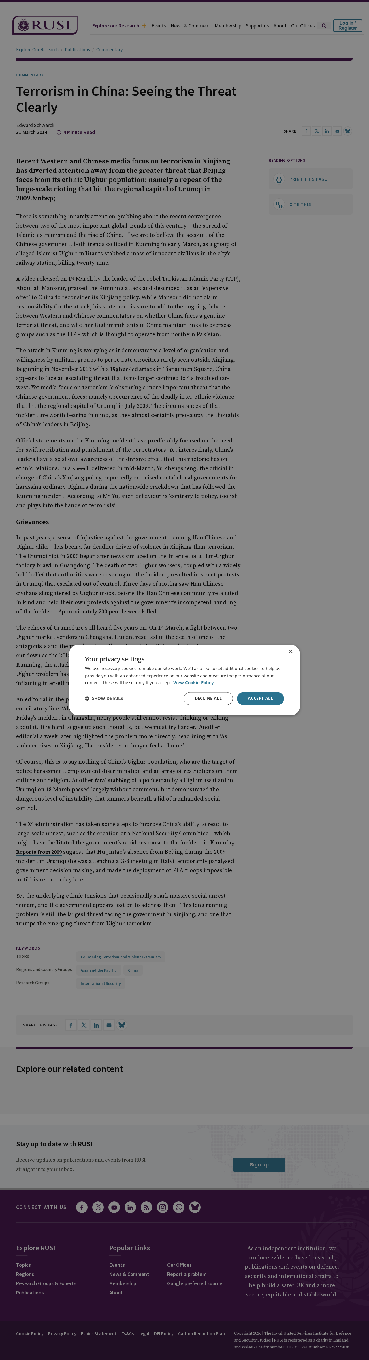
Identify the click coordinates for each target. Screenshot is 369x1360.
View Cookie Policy (193, 683)
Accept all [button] (260, 698)
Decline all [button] (208, 698)
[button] (104, 698)
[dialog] (184, 680)
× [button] (290, 652)
